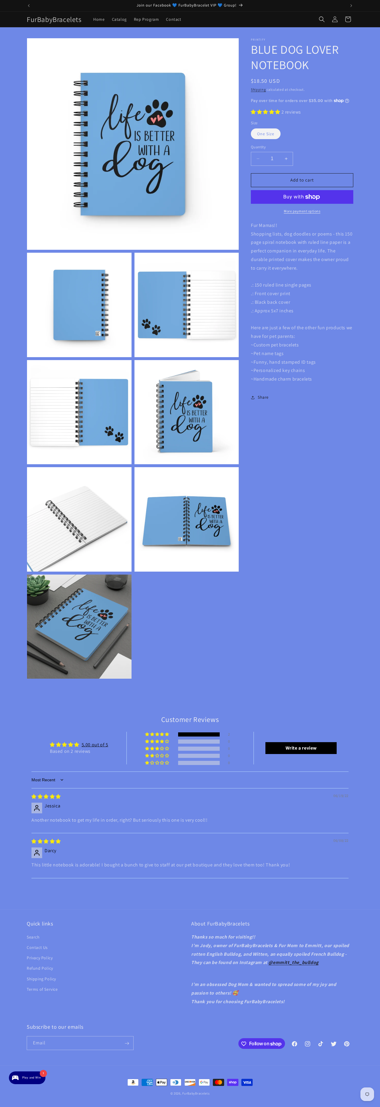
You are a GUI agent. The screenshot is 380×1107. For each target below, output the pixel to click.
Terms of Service (42, 989)
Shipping (258, 89)
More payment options (302, 211)
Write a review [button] (301, 748)
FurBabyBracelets (196, 1093)
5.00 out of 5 (95, 745)
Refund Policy (40, 968)
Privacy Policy (40, 957)
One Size (265, 133)
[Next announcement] (351, 5)
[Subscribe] (126, 1043)
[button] (321, 19)
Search (33, 937)
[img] (46, 796)
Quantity (258, 146)
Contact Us (37, 947)
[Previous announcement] (28, 5)
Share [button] (263, 397)
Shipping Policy (41, 979)
